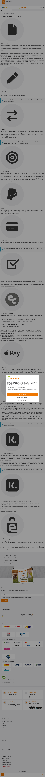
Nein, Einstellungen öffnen (22, 397)
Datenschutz (20, 400)
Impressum (25, 400)
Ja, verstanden (22, 394)
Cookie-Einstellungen (29, 389)
